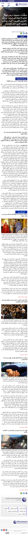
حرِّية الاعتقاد (22, 511)
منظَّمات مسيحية (21, 514)
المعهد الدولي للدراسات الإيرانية (19, 31)
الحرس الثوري (13, 508)
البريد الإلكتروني (24, 532)
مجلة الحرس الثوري (12, 511)
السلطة (6, 508)
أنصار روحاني (22, 508)
